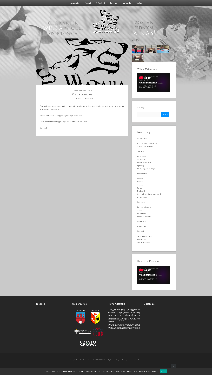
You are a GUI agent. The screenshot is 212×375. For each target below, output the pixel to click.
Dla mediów (141, 239)
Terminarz (140, 210)
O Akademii (100, 3)
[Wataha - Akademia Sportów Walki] (106, 21)
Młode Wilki (141, 191)
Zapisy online (141, 159)
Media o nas (141, 226)
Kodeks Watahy (142, 197)
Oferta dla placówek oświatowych (149, 194)
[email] (173, 366)
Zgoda (163, 371)
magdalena (89, 98)
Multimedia (127, 3)
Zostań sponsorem (143, 242)
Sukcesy (140, 188)
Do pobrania (141, 213)
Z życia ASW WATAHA (145, 146)
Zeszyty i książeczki (144, 207)
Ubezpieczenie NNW (144, 216)
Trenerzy (140, 185)
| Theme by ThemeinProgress (112, 360)
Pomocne (113, 3)
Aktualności (75, 3)
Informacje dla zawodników (82, 90)
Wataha (140, 179)
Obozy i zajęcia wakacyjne (146, 169)
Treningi (88, 3)
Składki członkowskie (144, 163)
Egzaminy (140, 166)
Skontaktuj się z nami (144, 236)
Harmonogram (142, 156)
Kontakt (139, 3)
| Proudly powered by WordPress (132, 360)
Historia (140, 182)
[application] (153, 82)
